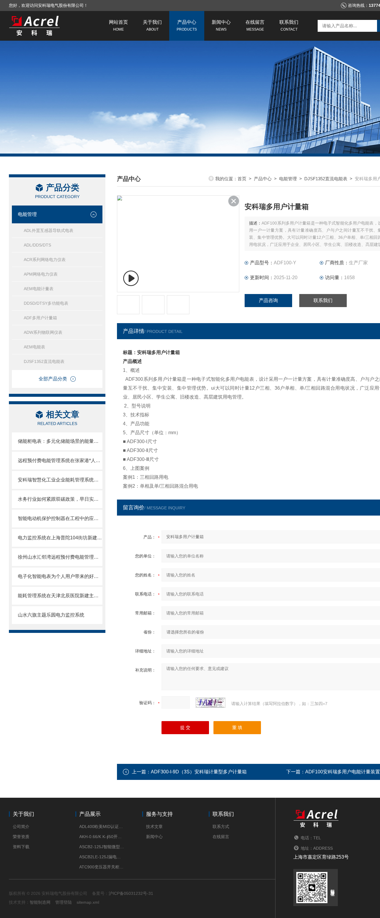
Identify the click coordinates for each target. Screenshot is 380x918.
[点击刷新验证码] (210, 703)
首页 (242, 178)
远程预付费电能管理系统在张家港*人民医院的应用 (60, 460)
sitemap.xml (88, 902)
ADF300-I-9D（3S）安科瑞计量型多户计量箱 (199, 771)
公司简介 (21, 826)
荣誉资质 (21, 836)
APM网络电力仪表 (41, 274)
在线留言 (255, 25)
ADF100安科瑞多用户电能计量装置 (342, 771)
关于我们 (152, 25)
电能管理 (27, 214)
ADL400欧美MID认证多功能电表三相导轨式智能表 (101, 826)
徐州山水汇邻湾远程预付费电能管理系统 (60, 557)
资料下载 (21, 846)
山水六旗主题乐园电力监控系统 (51, 614)
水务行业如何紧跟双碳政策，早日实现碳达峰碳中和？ (60, 499)
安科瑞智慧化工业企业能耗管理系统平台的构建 (60, 479)
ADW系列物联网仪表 (43, 332)
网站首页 (118, 25)
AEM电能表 (34, 347)
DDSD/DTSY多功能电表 (46, 303)
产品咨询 (268, 300)
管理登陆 (63, 902)
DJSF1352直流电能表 (44, 361)
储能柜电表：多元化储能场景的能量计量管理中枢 (60, 441)
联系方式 (221, 826)
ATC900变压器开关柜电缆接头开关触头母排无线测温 (101, 867)
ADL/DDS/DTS (37, 245)
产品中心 (187, 25)
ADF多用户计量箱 (40, 317)
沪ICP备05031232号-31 (131, 893)
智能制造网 (40, 902)
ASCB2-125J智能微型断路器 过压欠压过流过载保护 (101, 846)
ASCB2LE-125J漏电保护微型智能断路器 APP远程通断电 (101, 856)
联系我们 (288, 25)
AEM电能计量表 (38, 288)
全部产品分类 (53, 378)
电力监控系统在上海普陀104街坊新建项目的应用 (60, 537)
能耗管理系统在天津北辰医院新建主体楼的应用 (60, 595)
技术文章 (154, 826)
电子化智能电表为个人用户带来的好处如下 (60, 576)
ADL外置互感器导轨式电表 (48, 230)
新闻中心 (221, 25)
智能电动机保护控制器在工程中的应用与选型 (60, 518)
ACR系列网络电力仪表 (45, 259)
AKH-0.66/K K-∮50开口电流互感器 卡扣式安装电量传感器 (101, 836)
